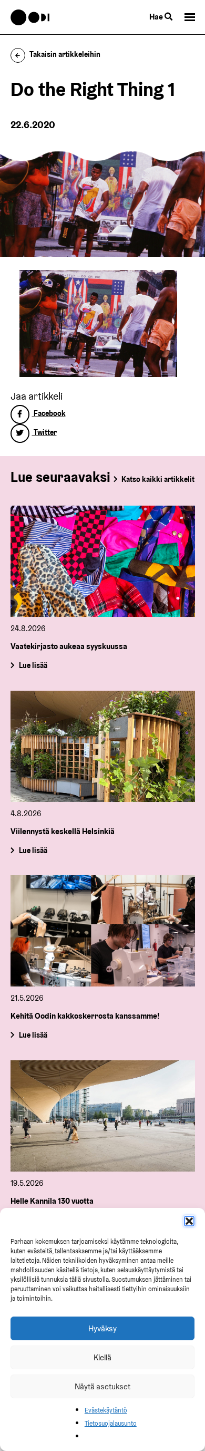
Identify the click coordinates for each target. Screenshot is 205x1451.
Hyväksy (102, 1328)
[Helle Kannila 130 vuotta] (103, 1116)
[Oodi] (30, 17)
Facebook (49, 413)
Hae (157, 17)
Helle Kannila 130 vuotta (52, 1201)
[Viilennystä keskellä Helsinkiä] (103, 746)
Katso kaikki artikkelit (157, 479)
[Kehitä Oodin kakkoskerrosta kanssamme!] (103, 930)
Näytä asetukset (102, 1386)
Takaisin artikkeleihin (64, 54)
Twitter (44, 432)
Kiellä (102, 1357)
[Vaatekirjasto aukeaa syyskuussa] (103, 561)
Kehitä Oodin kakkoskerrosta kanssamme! (85, 1016)
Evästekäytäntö (106, 1410)
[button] (189, 1221)
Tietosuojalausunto (111, 1423)
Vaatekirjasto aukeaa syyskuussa (69, 646)
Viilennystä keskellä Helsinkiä (63, 831)
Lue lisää (32, 665)
